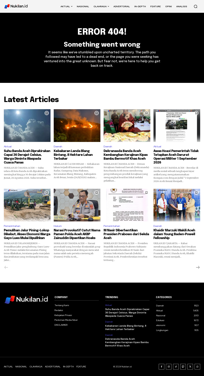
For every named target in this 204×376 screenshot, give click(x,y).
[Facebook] (161, 366)
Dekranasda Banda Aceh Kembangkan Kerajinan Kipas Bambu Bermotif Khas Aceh (126, 154)
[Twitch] (183, 366)
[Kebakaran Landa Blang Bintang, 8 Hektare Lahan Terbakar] (77, 125)
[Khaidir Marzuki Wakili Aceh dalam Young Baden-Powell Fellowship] (176, 205)
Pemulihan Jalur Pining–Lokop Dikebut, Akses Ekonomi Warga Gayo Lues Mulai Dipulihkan (27, 234)
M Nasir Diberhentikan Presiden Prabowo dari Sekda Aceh (126, 234)
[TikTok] (176, 366)
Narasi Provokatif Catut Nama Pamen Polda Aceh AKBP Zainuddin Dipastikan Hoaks (77, 234)
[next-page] (197, 267)
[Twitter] (190, 366)
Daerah (58, 146)
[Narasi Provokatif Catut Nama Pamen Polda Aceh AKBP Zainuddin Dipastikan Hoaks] (77, 205)
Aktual (7, 146)
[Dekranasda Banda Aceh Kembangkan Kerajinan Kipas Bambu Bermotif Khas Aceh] (127, 125)
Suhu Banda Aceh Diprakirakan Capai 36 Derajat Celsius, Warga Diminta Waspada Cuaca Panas (127, 312)
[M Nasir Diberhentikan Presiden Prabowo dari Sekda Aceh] (127, 205)
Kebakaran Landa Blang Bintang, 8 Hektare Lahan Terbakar (73, 154)
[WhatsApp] (197, 366)
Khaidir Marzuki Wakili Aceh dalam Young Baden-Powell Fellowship (174, 234)
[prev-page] (6, 267)
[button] (195, 6)
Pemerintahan (12, 226)
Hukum (58, 226)
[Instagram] (168, 366)
